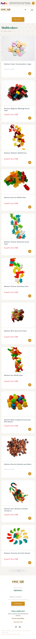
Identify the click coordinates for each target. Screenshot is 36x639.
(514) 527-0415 (18, 622)
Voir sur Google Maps (18, 618)
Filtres (18, 19)
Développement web (9, 634)
